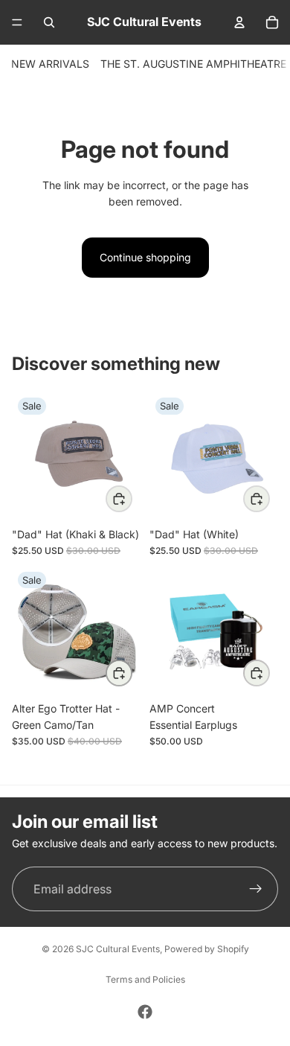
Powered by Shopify (206, 948)
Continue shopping (145, 257)
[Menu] (17, 22)
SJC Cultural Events (118, 948)
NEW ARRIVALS (50, 63)
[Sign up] (255, 889)
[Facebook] (145, 1012)
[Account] (239, 22)
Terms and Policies (145, 979)
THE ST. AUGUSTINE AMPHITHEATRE (193, 63)
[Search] (49, 22)
